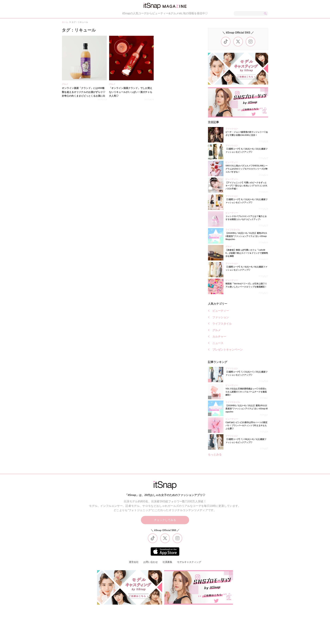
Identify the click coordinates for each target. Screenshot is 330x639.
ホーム (65, 22)
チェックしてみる (165, 519)
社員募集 (167, 562)
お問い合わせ (150, 562)
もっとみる (215, 454)
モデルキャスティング (189, 562)
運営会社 (134, 562)
